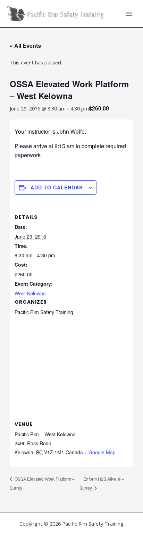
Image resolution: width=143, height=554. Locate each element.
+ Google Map (100, 452)
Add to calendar (57, 187)
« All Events (25, 46)
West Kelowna (30, 293)
